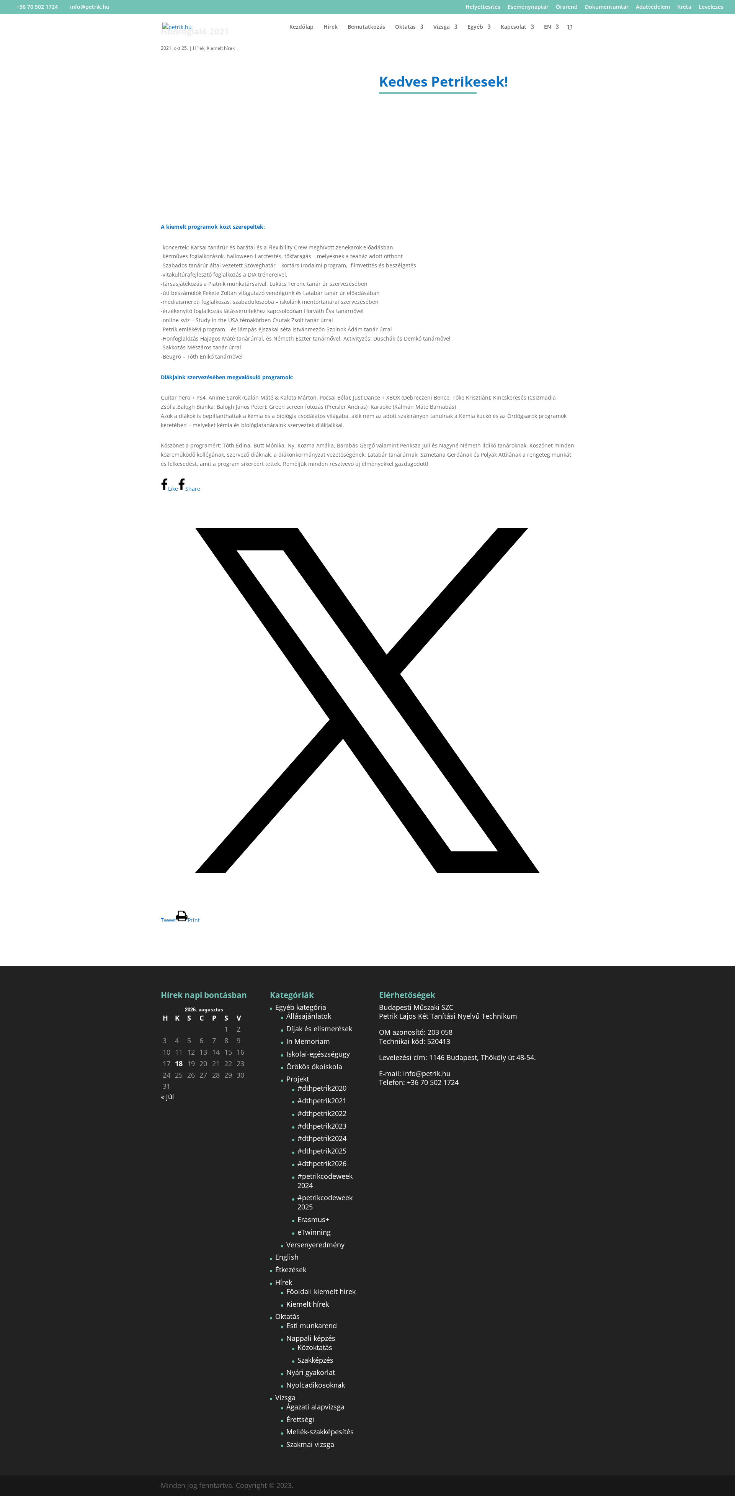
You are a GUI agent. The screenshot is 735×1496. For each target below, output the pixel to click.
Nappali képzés (310, 1338)
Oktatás (405, 27)
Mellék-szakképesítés (320, 1431)
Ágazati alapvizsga (315, 1406)
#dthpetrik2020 (321, 1088)
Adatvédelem (653, 7)
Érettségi (300, 1419)
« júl (167, 1096)
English (287, 1257)
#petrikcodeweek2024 (325, 1181)
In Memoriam (308, 1041)
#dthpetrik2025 (321, 1150)
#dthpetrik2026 (321, 1163)
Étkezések (290, 1269)
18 (179, 1063)
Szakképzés (315, 1360)
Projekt (297, 1078)
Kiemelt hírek (221, 48)
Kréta (684, 7)
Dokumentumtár (607, 7)
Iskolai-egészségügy (318, 1054)
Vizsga (441, 27)
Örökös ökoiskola (314, 1066)
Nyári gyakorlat (310, 1372)
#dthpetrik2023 (321, 1126)
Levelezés (711, 7)
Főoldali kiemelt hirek (321, 1291)
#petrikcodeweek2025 (325, 1202)
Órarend (567, 7)
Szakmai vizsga (310, 1444)
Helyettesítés (483, 7)
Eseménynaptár (528, 7)
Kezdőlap (301, 27)
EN (547, 27)
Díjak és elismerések (319, 1028)
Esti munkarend (311, 1325)
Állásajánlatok (308, 1016)
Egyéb (475, 27)
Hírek (330, 27)
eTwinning (314, 1232)
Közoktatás (314, 1347)
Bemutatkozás (366, 27)
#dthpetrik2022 (321, 1113)
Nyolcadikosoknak (315, 1384)
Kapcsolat (513, 27)
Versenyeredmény (315, 1244)
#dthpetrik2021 (321, 1100)
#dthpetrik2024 (321, 1138)
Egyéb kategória (300, 1007)
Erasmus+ (313, 1219)
